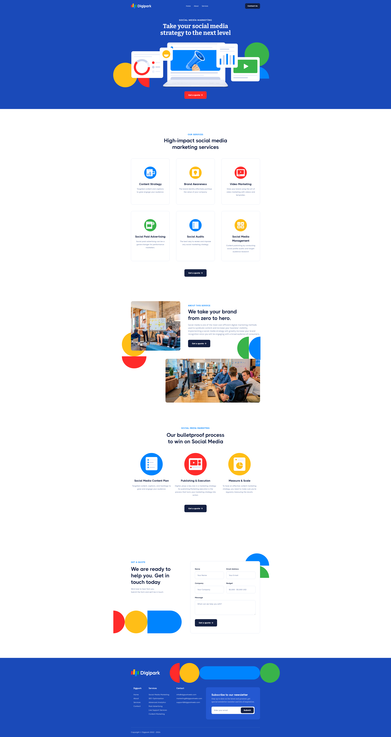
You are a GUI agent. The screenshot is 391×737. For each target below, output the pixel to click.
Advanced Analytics (157, 702)
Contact (137, 706)
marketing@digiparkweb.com (189, 698)
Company (199, 583)
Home (188, 6)
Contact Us (253, 6)
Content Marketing (157, 714)
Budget (229, 583)
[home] (141, 6)
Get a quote (195, 95)
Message (199, 598)
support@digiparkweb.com (188, 702)
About (196, 6)
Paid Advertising (156, 706)
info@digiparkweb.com (186, 695)
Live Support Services (158, 710)
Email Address (232, 569)
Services (205, 6)
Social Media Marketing (159, 695)
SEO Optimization (156, 698)
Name (197, 569)
